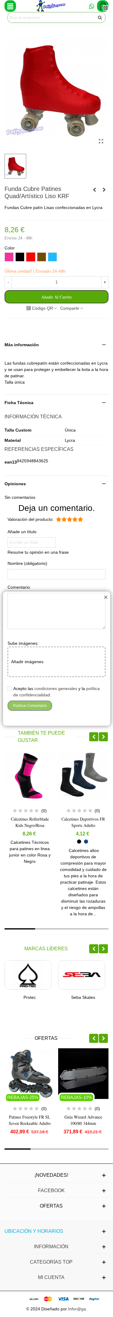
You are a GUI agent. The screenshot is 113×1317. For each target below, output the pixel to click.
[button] (56, 345)
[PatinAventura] (51, 6)
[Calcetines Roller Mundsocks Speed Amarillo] (103, 189)
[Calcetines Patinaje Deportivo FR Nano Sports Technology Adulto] (94, 189)
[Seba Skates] (81, 974)
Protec (30, 997)
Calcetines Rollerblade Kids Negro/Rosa (30, 822)
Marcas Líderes (46, 948)
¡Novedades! (51, 1175)
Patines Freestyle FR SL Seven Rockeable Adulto (30, 1120)
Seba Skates (83, 997)
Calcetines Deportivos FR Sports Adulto (83, 822)
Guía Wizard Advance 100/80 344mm (83, 1120)
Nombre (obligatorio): (28, 563)
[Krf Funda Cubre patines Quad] (100, 141)
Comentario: (19, 587)
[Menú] (10, 6)
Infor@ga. (77, 1308)
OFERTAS (46, 1038)
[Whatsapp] (91, 6)
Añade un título (22, 531)
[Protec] (28, 974)
